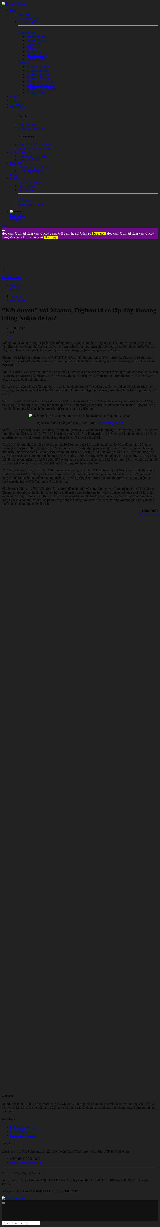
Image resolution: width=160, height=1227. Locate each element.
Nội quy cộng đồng (23, 1135)
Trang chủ (16, 296)
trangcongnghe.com (110, 423)
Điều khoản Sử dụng (24, 1127)
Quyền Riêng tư (20, 1131)
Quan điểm (17, 300)
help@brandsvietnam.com (27, 1162)
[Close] (3, 230)
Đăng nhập (17, 215)
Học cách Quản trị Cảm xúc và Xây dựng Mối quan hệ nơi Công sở (53, 233)
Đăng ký (15, 219)
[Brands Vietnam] (14, 3)
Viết (4, 226)
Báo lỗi (15, 289)
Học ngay (99, 233)
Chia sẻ (15, 285)
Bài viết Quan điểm (11, 277)
